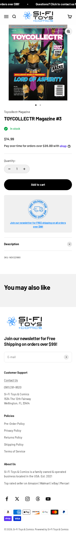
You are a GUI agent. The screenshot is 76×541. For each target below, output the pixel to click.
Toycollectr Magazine (17, 112)
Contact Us (11, 380)
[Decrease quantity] (9, 169)
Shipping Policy (14, 444)
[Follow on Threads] (38, 499)
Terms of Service (14, 451)
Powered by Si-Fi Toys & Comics (52, 529)
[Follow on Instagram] (27, 499)
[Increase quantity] (24, 169)
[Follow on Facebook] (7, 499)
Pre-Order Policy (14, 423)
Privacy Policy (12, 430)
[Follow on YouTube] (48, 499)
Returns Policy (13, 437)
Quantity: (10, 160)
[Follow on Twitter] (17, 499)
